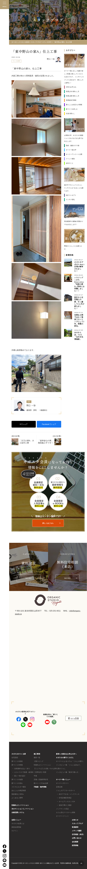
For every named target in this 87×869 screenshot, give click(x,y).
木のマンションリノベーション (23, 809)
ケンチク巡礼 (70, 199)
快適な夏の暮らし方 (72, 96)
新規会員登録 (16, 827)
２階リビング (38, 761)
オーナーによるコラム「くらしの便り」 (70, 761)
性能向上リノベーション (20, 805)
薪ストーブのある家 (41, 783)
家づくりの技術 (17, 761)
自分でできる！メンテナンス (69, 794)
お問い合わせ (76, 838)
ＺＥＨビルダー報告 (19, 787)
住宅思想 (15, 757)
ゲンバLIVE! (16, 61)
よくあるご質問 (17, 798)
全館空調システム (18, 812)
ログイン (15, 831)
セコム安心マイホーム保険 (65, 812)
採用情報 (75, 845)
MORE (28, 578)
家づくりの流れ (17, 783)
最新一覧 (37, 757)
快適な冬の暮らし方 (72, 91)
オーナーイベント (62, 816)
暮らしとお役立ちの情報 (74, 104)
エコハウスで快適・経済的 (23, 772)
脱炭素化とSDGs (18, 794)
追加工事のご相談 (65, 805)
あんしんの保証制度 (19, 790)
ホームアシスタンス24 (67, 801)
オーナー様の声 (71, 150)
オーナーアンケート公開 (74, 154)
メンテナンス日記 (62, 809)
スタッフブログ (77, 823)
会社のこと (69, 163)
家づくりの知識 (17, 779)
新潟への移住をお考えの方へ (66, 754)
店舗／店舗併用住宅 (41, 779)
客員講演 (75, 827)
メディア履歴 (76, 831)
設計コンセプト (71, 195)
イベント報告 (70, 159)
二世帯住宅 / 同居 (40, 772)
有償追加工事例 (71, 100)
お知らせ (75, 820)
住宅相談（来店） (78, 834)
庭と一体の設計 (19, 776)
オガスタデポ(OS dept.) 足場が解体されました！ (80, 266)
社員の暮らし (70, 113)
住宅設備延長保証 (65, 798)
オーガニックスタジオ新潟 (20, 42)
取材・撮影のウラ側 (72, 145)
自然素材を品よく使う (22, 768)
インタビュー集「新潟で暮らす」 (68, 772)
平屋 (35, 776)
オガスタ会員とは (18, 823)
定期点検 (59, 787)
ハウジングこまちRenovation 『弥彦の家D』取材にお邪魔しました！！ (79, 284)
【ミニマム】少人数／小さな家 (45, 768)
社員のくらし (61, 768)
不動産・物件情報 (40, 787)
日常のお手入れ (71, 87)
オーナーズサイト (62, 783)
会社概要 (75, 842)
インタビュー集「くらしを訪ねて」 (68, 765)
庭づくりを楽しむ (72, 109)
